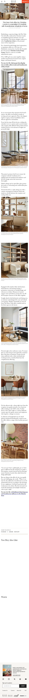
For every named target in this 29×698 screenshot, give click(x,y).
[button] (4, 531)
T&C (26, 690)
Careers (12, 690)
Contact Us (4, 690)
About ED (19, 690)
